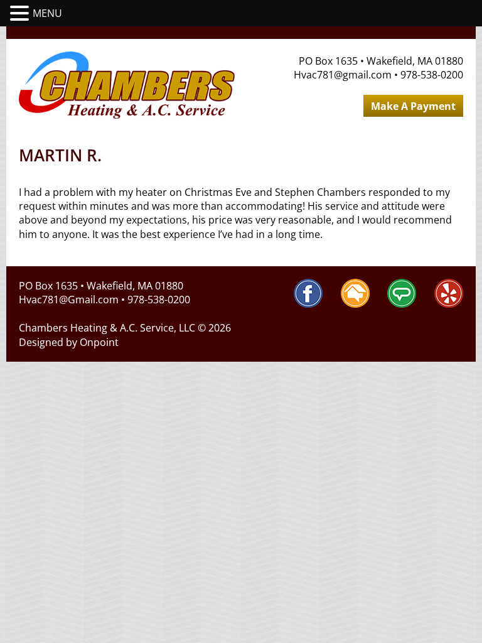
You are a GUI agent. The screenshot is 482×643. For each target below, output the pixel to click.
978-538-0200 (431, 75)
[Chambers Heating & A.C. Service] (127, 85)
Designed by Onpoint (69, 342)
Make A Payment (413, 106)
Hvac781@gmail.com (343, 75)
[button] (21, 13)
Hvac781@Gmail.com (69, 299)
